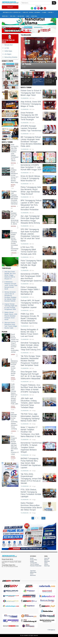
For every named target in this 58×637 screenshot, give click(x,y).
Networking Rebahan (10, 57)
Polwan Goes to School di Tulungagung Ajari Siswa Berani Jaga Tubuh (31, 92)
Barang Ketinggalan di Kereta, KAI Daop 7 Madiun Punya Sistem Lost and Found (29, 333)
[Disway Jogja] (47, 606)
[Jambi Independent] (11, 596)
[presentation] (21, 78)
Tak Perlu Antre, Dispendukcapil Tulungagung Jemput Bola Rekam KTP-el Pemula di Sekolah (31, 479)
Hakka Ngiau (7, 51)
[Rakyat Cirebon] (47, 591)
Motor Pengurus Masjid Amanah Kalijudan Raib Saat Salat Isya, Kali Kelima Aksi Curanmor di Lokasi (14, 445)
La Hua (6, 48)
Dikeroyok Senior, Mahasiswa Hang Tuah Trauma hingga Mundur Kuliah (10, 325)
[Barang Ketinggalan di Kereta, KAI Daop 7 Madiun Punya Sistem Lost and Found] (49, 332)
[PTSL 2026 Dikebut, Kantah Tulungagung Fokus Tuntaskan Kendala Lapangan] (49, 493)
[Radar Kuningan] (11, 606)
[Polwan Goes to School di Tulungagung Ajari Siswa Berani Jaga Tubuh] (49, 94)
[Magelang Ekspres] (47, 601)
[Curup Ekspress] (29, 616)
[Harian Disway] (29, 586)
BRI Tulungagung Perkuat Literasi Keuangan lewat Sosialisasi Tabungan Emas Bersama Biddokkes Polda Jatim (31, 142)
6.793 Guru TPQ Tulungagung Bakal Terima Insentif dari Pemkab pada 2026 (28, 250)
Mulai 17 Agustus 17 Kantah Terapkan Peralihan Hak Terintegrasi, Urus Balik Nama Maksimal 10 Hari (30, 432)
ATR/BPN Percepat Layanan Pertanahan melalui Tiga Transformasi (31, 128)
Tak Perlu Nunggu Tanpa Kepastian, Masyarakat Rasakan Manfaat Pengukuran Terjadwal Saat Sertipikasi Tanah (30, 361)
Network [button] (10, 7)
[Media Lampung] (11, 591)
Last (43, 518)
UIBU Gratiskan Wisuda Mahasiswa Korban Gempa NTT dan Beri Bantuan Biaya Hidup (14, 175)
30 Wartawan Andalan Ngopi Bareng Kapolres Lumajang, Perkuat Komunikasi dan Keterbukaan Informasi (15, 241)
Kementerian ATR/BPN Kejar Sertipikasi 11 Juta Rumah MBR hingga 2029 (31, 167)
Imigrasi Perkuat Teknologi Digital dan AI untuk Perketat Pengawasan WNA (10, 306)
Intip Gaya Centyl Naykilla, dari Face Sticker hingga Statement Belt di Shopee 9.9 (9, 275)
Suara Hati (25, 12)
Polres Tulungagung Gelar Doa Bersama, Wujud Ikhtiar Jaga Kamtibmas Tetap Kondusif (31, 190)
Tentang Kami (33, 563)
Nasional (31, 12)
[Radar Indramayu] (29, 591)
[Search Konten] (54, 3)
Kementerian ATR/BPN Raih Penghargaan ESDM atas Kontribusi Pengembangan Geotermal (31, 277)
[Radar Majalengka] (29, 606)
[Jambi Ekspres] (29, 596)
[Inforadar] (47, 596)
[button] (26, 70)
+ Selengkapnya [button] (51, 630)
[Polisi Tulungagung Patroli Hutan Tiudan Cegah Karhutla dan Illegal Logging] (49, 264)
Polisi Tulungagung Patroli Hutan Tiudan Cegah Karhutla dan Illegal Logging (31, 264)
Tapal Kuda (12, 16)
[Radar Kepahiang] (11, 616)
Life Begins (7, 54)
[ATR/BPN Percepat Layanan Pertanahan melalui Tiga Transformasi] (49, 129)
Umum (27, 16)
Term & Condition (34, 564)
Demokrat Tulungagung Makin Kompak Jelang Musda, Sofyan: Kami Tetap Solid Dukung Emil (30, 346)
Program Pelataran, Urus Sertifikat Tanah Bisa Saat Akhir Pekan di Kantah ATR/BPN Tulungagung (31, 388)
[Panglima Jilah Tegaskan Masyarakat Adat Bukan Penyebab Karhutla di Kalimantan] (6, 195)
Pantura (50, 12)
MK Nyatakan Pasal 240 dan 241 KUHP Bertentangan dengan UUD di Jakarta (15, 217)
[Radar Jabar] (47, 611)
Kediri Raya (5, 16)
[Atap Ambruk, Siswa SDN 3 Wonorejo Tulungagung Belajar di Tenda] (49, 105)
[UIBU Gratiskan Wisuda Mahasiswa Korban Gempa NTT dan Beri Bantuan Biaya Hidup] (6, 171)
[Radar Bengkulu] (11, 621)
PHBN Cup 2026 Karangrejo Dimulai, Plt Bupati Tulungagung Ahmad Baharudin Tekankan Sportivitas (30, 318)
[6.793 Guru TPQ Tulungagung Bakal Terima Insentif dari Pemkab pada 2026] (49, 250)
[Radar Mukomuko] (47, 616)
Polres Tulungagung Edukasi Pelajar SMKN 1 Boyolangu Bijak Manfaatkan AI (30, 290)
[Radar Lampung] (11, 601)
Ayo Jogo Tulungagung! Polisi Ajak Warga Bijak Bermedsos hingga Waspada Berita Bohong (30, 219)
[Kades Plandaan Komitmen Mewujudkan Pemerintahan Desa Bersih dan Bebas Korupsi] (49, 506)
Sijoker (44, 12)
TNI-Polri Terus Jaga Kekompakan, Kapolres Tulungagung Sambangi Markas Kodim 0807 (30, 417)
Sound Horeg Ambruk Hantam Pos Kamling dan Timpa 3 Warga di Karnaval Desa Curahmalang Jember (15, 343)
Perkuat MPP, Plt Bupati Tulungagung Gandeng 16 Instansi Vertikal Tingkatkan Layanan (31, 304)
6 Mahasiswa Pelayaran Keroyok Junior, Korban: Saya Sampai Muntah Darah (10, 285)
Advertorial (34, 16)
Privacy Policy (33, 560)
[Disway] (11, 586)
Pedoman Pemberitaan (35, 566)
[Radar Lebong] (29, 621)
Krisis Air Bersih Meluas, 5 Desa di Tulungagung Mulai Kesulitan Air (30, 178)
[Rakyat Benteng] (11, 626)
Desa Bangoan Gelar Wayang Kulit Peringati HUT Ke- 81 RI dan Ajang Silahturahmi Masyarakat (31, 375)
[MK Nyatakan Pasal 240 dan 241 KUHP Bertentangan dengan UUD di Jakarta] (6, 215)
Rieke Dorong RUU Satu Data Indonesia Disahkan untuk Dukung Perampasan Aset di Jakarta (15, 153)
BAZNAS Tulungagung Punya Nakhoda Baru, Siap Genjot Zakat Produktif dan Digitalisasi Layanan (31, 463)
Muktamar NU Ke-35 (8, 12)
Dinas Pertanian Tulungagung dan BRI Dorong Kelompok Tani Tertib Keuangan (30, 116)
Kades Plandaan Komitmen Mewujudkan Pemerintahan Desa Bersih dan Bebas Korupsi (31, 506)
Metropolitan (16, 12)
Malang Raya (21, 16)
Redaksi (32, 561)
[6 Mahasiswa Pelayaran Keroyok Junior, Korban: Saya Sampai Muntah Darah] (6, 362)
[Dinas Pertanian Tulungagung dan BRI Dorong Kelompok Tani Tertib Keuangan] (49, 116)
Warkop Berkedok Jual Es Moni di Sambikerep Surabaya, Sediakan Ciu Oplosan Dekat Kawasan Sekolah (9, 296)
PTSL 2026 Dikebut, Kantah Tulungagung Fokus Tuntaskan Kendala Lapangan (31, 493)
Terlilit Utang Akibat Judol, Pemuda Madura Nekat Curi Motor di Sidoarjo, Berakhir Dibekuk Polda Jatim (14, 394)
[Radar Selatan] (29, 626)
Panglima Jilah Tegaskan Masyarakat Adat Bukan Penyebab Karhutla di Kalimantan (14, 197)
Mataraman (37, 12)
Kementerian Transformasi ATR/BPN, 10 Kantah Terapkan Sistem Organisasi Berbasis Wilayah (31, 447)
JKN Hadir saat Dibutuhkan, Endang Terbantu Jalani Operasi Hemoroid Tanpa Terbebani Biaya (30, 403)
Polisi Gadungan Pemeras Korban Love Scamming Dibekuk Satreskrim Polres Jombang (14, 421)
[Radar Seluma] (47, 621)
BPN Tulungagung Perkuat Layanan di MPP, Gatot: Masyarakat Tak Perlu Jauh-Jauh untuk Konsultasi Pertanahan (31, 205)
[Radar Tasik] (47, 586)
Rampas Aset (8, 45)
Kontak (31, 558)
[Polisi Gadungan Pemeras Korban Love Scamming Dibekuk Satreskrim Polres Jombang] (6, 416)
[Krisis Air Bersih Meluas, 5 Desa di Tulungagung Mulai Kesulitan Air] (49, 179)
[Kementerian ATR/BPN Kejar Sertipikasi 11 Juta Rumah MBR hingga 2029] (49, 168)
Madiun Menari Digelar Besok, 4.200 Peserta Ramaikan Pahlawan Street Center (10, 316)
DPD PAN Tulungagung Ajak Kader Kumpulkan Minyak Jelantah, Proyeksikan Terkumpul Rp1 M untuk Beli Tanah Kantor (30, 235)
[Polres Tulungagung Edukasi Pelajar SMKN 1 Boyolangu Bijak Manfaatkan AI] (49, 290)
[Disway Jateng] (29, 601)
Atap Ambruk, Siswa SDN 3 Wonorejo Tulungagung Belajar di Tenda (31, 104)
